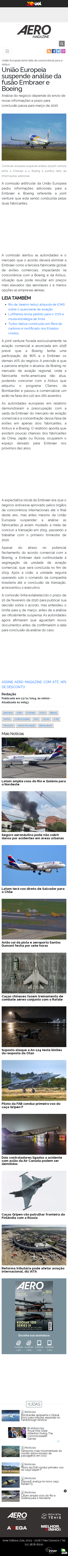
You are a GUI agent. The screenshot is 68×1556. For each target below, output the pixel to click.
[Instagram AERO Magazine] (63, 51)
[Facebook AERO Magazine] (53, 51)
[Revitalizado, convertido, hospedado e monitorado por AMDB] (64, 1551)
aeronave (8, 712)
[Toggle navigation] (7, 51)
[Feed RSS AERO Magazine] (48, 51)
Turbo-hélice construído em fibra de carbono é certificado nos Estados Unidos (35, 328)
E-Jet (56, 719)
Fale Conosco (51, 1540)
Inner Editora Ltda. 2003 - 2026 (22, 1540)
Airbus (42, 712)
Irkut (36, 719)
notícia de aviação (26, 725)
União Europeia (22, 719)
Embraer (30, 712)
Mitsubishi (8, 725)
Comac (46, 719)
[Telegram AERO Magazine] (58, 51)
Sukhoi (6, 719)
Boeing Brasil (45, 725)
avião (19, 712)
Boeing (53, 712)
